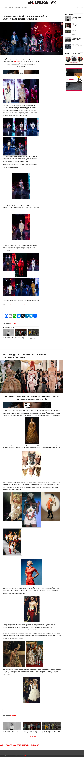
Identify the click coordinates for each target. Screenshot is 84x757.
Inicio (6, 7)
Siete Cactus (16, 61)
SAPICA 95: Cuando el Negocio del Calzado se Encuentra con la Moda (20, 338)
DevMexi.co (26, 755)
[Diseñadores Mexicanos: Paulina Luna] (8, 335)
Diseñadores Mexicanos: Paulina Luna (11, 731)
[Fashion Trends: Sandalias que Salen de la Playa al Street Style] (33, 335)
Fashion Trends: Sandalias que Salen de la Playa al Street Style (33, 338)
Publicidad (17, 7)
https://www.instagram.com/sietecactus (19, 304)
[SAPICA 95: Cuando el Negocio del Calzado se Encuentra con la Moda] (21, 335)
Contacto (24, 7)
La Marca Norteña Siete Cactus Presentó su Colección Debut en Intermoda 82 (19, 745)
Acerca (11, 7)
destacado (13, 323)
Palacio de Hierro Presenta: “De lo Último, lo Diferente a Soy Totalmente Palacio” (19, 744)
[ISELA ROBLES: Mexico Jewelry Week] (74, 60)
